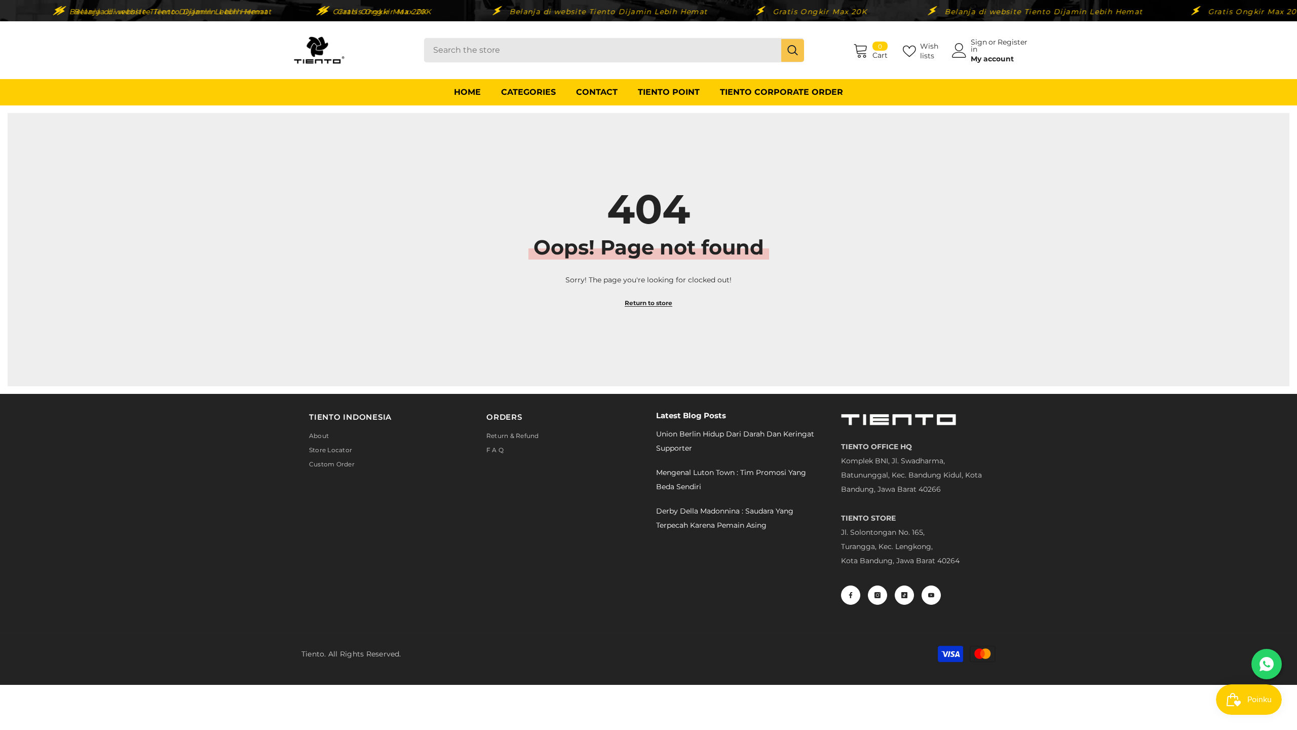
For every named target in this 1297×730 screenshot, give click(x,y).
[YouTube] (931, 595)
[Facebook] (850, 595)
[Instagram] (877, 595)
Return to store (648, 303)
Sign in (979, 46)
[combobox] (602, 50)
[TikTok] (904, 595)
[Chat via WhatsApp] (1266, 664)
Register (1012, 43)
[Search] (614, 50)
